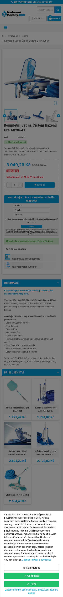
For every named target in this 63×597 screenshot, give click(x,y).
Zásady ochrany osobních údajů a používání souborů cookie (31, 591)
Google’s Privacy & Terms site (36, 559)
